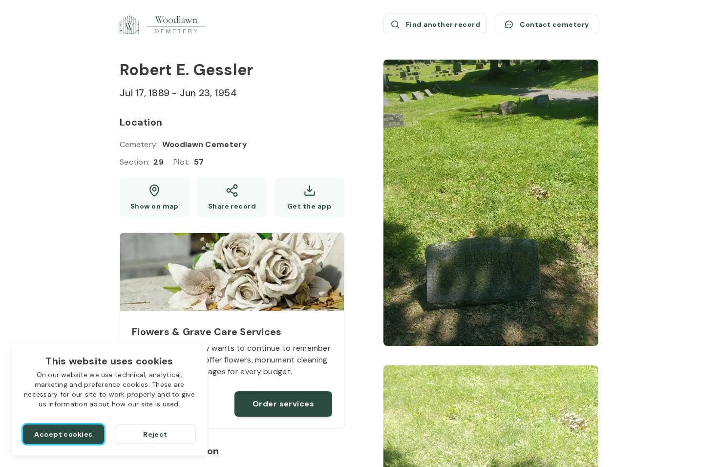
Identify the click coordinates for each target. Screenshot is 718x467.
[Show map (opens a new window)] (155, 197)
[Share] (232, 197)
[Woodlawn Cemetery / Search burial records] (163, 24)
